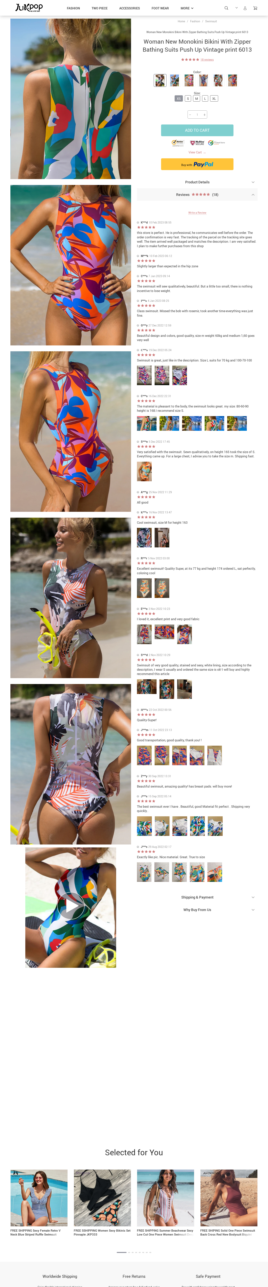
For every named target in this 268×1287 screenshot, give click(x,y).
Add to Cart (197, 130)
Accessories (129, 8)
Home (181, 21)
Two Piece (100, 8)
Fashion (73, 8)
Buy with (187, 165)
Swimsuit (211, 21)
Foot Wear (160, 8)
